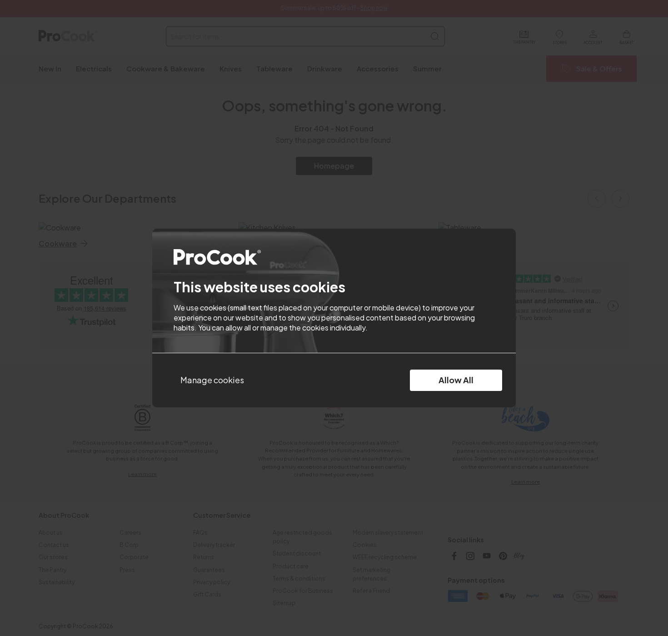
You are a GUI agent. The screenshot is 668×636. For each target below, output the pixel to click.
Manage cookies (212, 380)
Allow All (456, 380)
